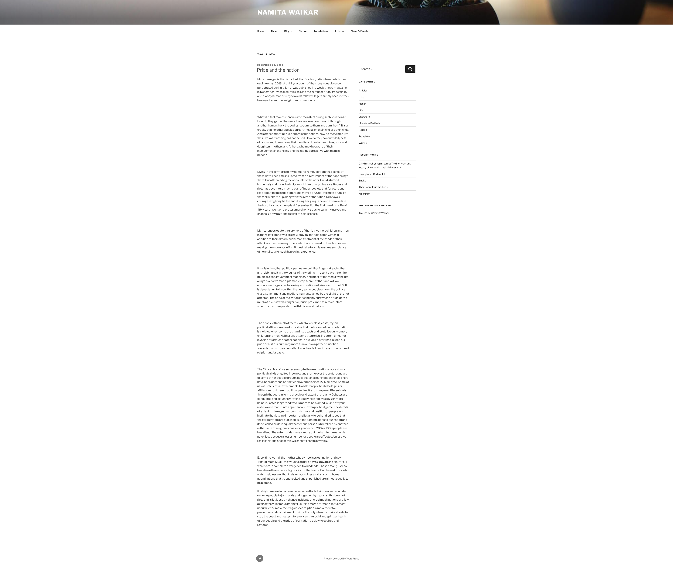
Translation (365, 136)
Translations (321, 31)
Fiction (303, 31)
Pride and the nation (278, 70)
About (274, 31)
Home (260, 31)
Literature (364, 116)
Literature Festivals (369, 123)
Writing (363, 142)
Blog (287, 31)
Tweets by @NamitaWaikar (374, 212)
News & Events (359, 31)
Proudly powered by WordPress (341, 558)
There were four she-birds (373, 186)
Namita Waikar (287, 12)
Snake (362, 180)
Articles (339, 31)
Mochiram (364, 193)
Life (361, 110)
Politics (363, 129)
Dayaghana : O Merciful (372, 174)
